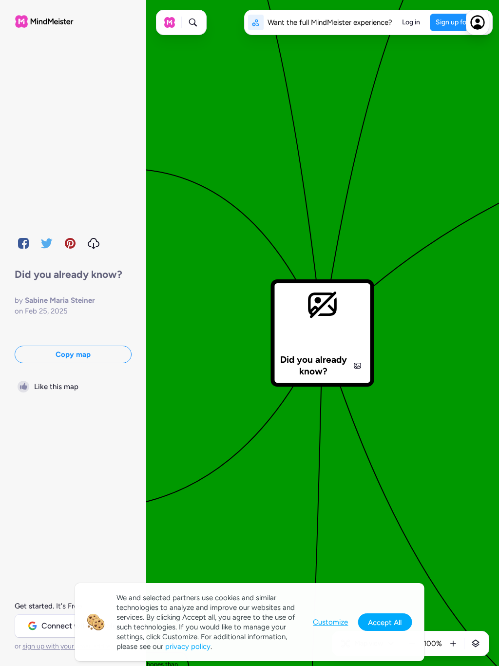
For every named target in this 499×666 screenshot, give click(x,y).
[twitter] (47, 243)
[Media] (358, 365)
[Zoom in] (453, 643)
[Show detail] (475, 643)
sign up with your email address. (70, 646)
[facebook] (23, 243)
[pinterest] (70, 243)
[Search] (193, 22)
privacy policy (188, 646)
